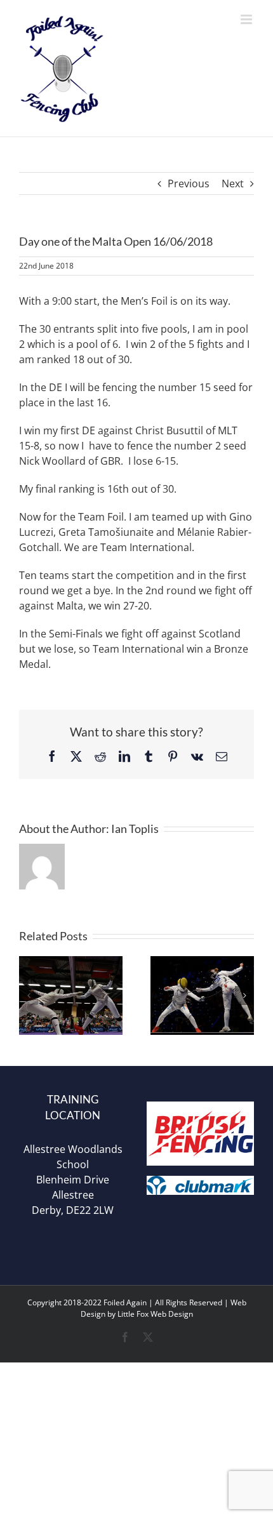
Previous (189, 183)
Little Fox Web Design (155, 1313)
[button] (28, 995)
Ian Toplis (135, 829)
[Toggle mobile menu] (247, 19)
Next (233, 183)
